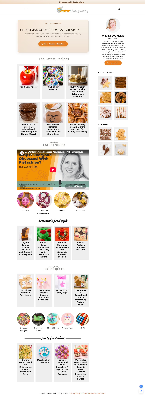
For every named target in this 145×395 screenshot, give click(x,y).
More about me (112, 63)
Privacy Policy (75, 393)
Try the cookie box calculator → (53, 44)
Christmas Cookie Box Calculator (71, 2)
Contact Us (101, 393)
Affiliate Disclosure (88, 393)
